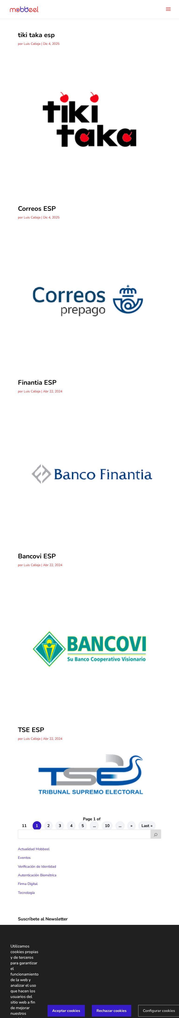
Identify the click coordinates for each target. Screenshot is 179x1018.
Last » (146, 825)
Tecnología (26, 892)
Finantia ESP (37, 382)
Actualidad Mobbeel (33, 849)
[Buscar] (156, 834)
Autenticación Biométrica (37, 875)
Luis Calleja (32, 44)
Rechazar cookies (111, 1010)
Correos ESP (37, 208)
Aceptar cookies (66, 1010)
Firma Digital (28, 883)
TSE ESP (31, 730)
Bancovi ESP (37, 556)
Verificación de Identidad (37, 866)
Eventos (24, 857)
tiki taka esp (36, 35)
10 (107, 825)
